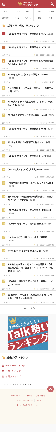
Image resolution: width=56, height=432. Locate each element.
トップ (5, 384)
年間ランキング (13, 376)
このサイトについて (16, 396)
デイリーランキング (15, 365)
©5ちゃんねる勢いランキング (28, 405)
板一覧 (15, 384)
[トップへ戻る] (50, 389)
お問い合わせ (40, 396)
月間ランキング (13, 371)
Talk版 (38, 400)
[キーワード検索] (52, 4)
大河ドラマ (6, 41)
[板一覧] (4, 4)
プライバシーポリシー (25, 400)
